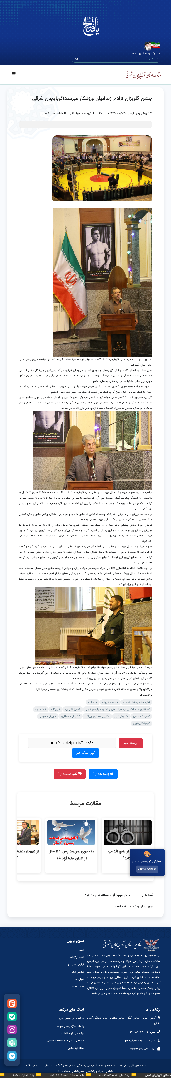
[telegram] (12, 1056)
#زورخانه (55, 709)
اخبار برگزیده (77, 957)
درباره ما (79, 979)
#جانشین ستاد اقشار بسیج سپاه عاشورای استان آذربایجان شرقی (118, 709)
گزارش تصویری (75, 964)
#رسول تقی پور (72, 709)
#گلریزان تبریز (121, 716)
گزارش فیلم (78, 972)
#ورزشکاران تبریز (141, 723)
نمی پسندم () (68, 774)
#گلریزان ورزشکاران (70, 716)
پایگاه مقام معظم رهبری (71, 1018)
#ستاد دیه (40, 709)
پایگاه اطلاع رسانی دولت (70, 1026)
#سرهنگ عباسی (141, 716)
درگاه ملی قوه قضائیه (72, 1033)
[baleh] (12, 1016)
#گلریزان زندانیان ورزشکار (97, 716)
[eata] (12, 1003)
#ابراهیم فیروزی (110, 702)
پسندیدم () (101, 774)
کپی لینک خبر (85, 753)
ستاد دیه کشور (76, 1048)
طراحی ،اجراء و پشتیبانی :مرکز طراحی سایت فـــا (85, 1071)
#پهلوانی (92, 702)
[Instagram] (12, 1029)
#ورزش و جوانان (47, 716)
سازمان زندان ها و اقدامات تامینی (65, 1041)
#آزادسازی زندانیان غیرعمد (136, 702)
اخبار (81, 950)
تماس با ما (78, 986)
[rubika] (12, 1042)
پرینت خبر (131, 743)
